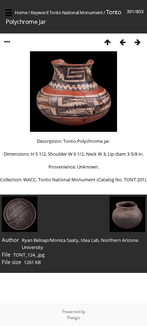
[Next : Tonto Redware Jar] (137, 42)
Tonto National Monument (76, 12)
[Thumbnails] (107, 42)
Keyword (40, 12)
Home (21, 12)
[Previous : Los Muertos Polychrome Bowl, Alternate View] (122, 42)
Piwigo (73, 318)
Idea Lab (90, 240)
